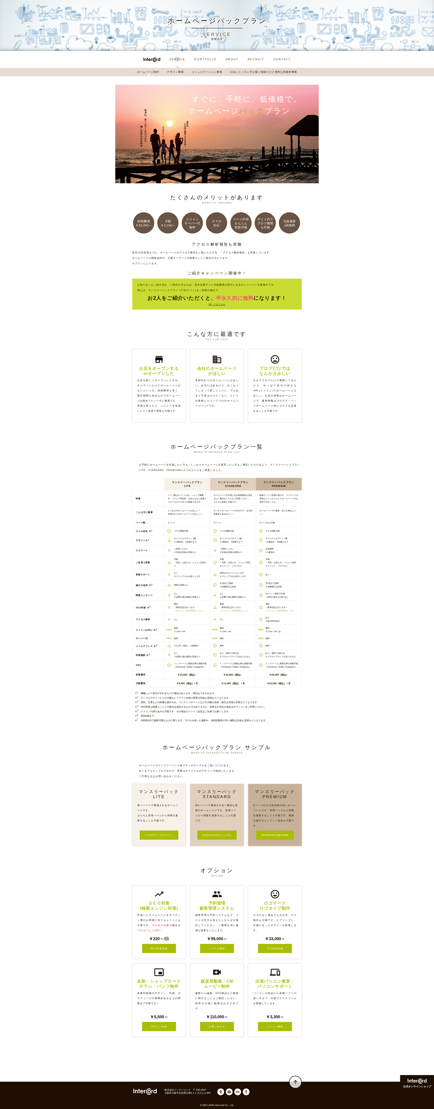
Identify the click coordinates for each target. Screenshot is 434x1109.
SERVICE (177, 59)
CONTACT (282, 59)
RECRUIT (256, 59)
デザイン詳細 (163, 1026)
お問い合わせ (221, 1026)
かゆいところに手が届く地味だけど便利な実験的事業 (263, 71)
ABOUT (232, 59)
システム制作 (221, 948)
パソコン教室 (279, 1026)
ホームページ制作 (148, 71)
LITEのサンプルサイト (161, 835)
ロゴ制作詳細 (279, 948)
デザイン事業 (175, 71)
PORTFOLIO (205, 59)
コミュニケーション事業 (207, 71)
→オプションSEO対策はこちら (188, 611)
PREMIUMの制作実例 (277, 835)
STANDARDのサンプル (219, 835)
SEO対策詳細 (163, 948)
